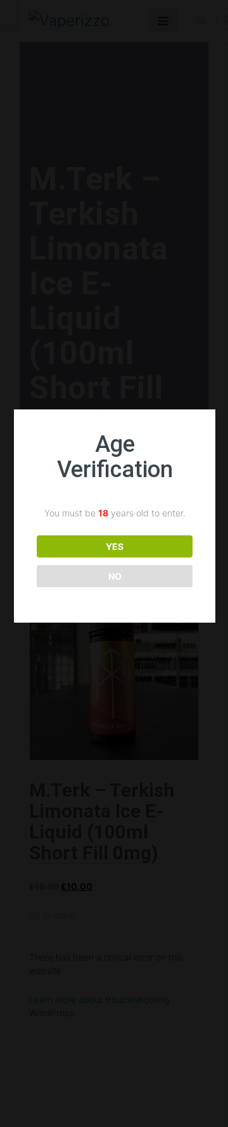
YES (115, 546)
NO (115, 576)
